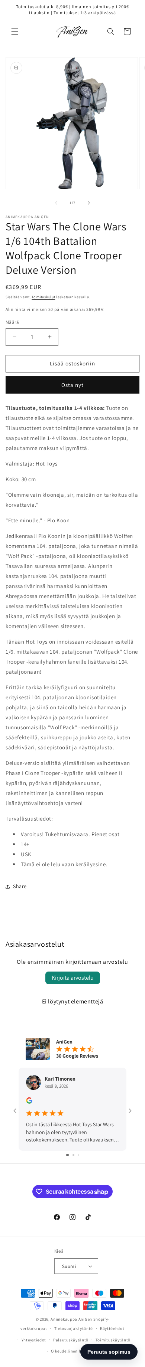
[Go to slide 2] (73, 1155)
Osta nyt (72, 384)
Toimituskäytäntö (113, 1340)
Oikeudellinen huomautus (76, 1351)
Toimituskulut (43, 297)
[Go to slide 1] (67, 1155)
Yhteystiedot (34, 1340)
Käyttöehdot (112, 1328)
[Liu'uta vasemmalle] (56, 203)
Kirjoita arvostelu (73, 978)
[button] (15, 31)
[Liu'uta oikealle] (89, 203)
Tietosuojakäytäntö (73, 1328)
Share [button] (20, 886)
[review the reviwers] (29, 1101)
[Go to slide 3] (78, 1155)
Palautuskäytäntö (70, 1340)
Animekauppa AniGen (71, 1319)
